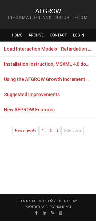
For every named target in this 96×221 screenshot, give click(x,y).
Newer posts (25, 130)
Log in (78, 35)
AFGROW (48, 11)
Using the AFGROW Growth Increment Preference (50, 79)
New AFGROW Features (29, 109)
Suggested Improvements (32, 94)
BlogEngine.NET (58, 207)
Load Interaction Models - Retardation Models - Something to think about (50, 49)
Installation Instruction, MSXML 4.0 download (50, 64)
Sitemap (23, 201)
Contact (58, 35)
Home (17, 35)
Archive (36, 35)
